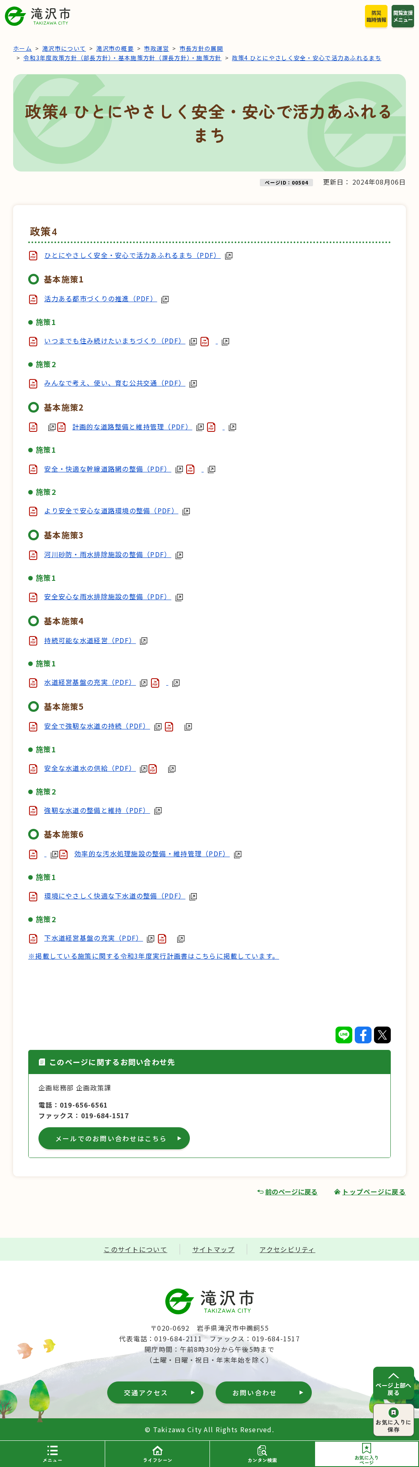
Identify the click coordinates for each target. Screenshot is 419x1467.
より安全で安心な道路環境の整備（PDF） (111, 510)
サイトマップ (213, 1249)
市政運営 (156, 48)
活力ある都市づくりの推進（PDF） (100, 298)
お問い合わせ (254, 1392)
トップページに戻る (374, 1191)
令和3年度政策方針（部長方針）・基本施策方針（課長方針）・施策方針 (122, 58)
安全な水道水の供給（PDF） (90, 768)
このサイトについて (135, 1249)
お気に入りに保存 (393, 1425)
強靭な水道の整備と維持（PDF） (97, 810)
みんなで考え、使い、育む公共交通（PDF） (114, 383)
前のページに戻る (291, 1191)
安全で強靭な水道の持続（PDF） (97, 726)
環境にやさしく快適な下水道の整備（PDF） (114, 896)
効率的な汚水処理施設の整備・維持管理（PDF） (152, 853)
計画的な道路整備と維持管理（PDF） (132, 426)
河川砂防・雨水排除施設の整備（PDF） (107, 554)
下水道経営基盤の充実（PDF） (93, 938)
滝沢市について (64, 48)
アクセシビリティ (287, 1249)
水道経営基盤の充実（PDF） (90, 682)
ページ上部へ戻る (393, 1389)
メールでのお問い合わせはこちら (111, 1138)
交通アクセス (146, 1392)
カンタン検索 (262, 1459)
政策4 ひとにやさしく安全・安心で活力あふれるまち (306, 58)
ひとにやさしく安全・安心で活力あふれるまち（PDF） (132, 255)
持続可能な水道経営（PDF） (90, 640)
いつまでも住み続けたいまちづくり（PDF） (114, 340)
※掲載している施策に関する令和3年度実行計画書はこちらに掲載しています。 (153, 956)
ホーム (22, 48)
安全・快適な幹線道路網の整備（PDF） (107, 469)
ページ (366, 1460)
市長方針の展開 (201, 48)
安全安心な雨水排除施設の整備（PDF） (107, 596)
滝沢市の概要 (115, 48)
